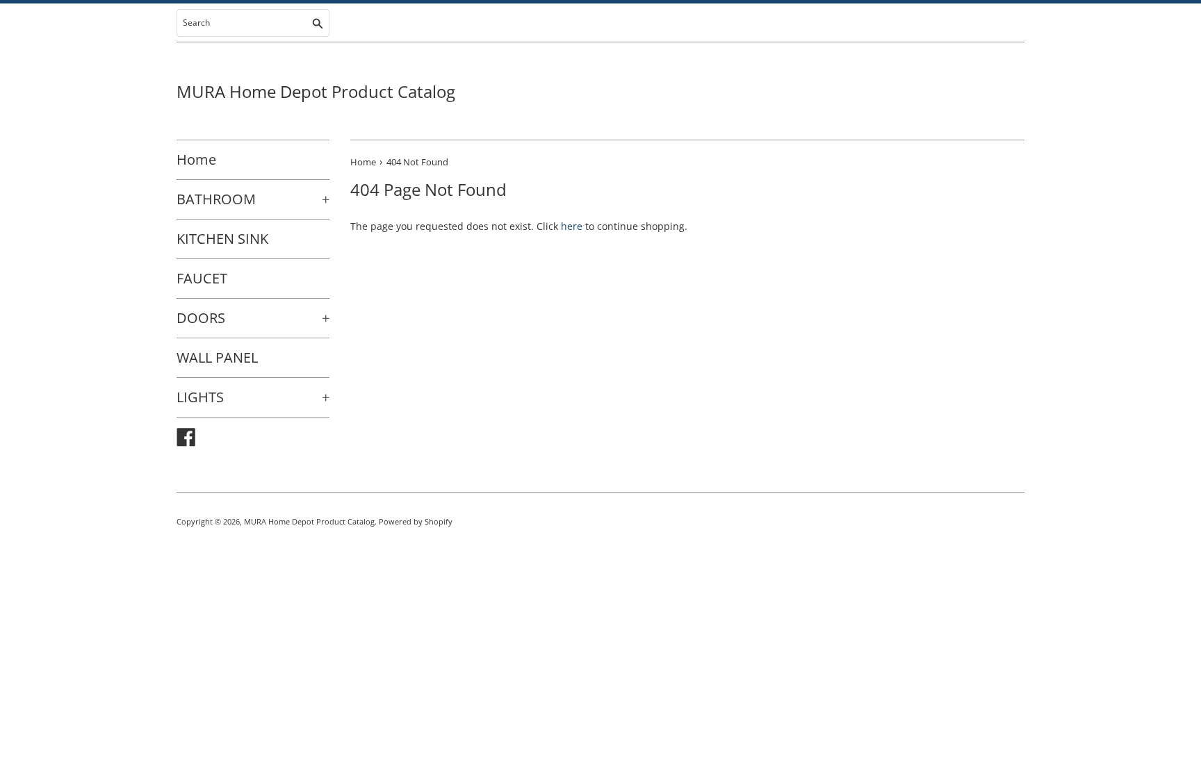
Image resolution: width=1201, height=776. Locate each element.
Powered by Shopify (415, 521)
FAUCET (202, 278)
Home (196, 159)
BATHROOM (253, 199)
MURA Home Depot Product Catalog (316, 91)
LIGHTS (253, 397)
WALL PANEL (217, 357)
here (571, 226)
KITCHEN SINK (222, 238)
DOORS (253, 317)
